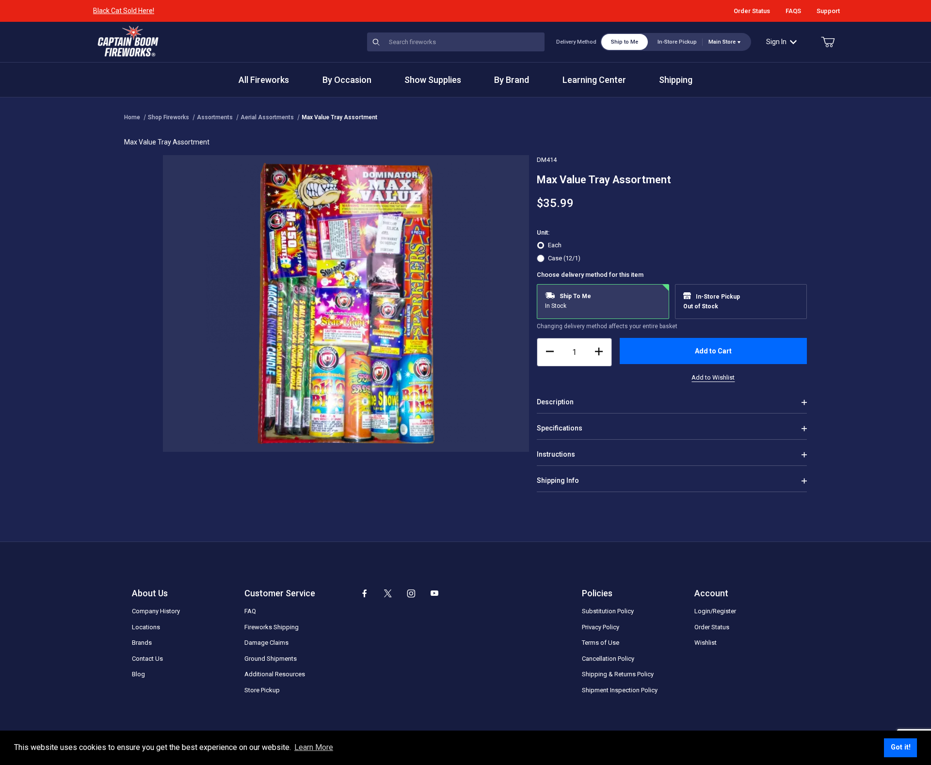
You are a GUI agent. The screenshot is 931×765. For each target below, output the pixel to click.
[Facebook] (364, 593)
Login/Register (715, 611)
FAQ (250, 611)
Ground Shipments (270, 658)
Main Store (722, 42)
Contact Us (147, 658)
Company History (156, 611)
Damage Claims (266, 642)
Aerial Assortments (267, 117)
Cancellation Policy (608, 658)
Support (828, 11)
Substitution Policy (608, 611)
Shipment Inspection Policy (620, 690)
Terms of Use (600, 642)
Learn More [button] (313, 747)
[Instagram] (411, 593)
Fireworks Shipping (271, 627)
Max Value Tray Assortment (339, 117)
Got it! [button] (901, 747)
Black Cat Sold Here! (123, 11)
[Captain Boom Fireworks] (128, 41)
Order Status (752, 11)
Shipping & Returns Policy (618, 674)
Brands (142, 642)
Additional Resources (274, 674)
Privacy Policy (600, 627)
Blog (138, 674)
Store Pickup (262, 690)
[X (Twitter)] (388, 593)
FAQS (793, 11)
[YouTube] (434, 593)
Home (132, 117)
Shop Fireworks (168, 117)
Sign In (776, 42)
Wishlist (705, 642)
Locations (146, 627)
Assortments (215, 117)
